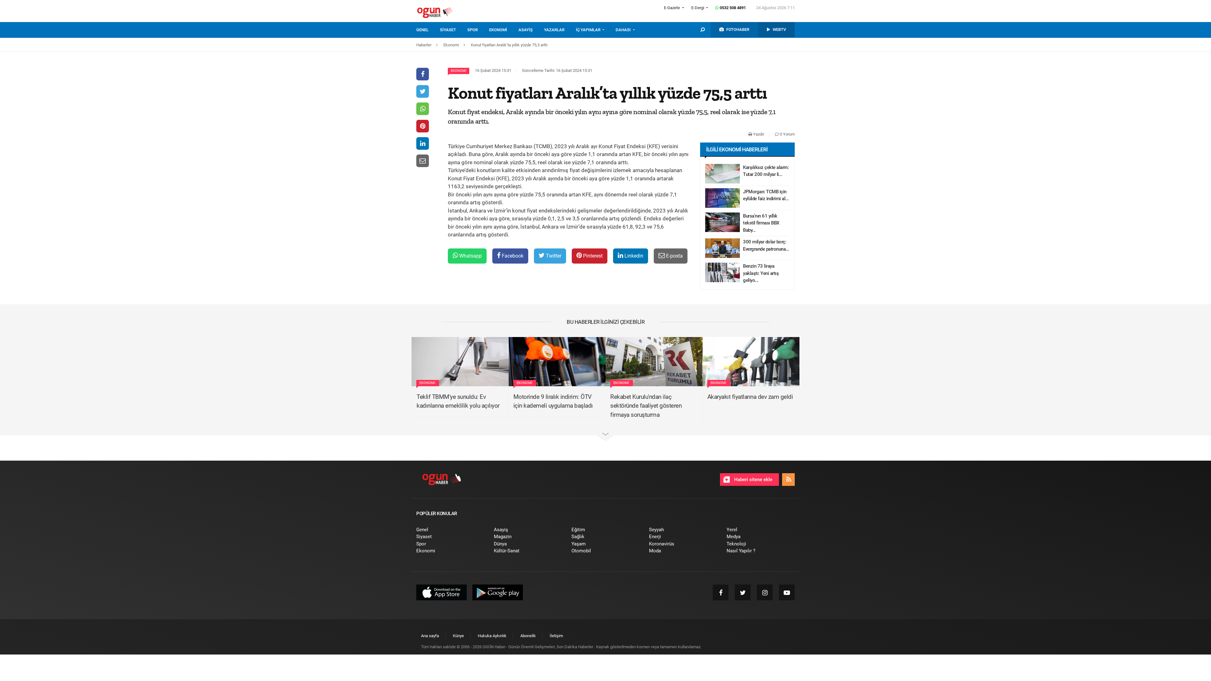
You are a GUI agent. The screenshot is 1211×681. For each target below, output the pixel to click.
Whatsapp (470, 256)
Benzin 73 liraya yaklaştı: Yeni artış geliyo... (761, 273)
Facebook (512, 256)
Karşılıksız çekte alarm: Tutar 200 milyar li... (766, 171)
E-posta (674, 256)
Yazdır (758, 134)
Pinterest (592, 256)
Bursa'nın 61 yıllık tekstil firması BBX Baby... (761, 223)
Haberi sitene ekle (752, 479)
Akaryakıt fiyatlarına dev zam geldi (750, 396)
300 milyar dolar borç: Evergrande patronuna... (766, 245)
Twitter (553, 256)
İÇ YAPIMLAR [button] (588, 29)
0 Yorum (787, 134)
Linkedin (633, 256)
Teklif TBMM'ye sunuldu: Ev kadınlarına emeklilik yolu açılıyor (458, 401)
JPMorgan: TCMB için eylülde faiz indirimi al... (766, 195)
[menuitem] (428, 30)
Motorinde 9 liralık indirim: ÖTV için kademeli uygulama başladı (553, 401)
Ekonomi (458, 71)
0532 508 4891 (732, 7)
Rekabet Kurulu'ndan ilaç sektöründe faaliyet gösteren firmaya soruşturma (646, 405)
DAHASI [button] (624, 29)
